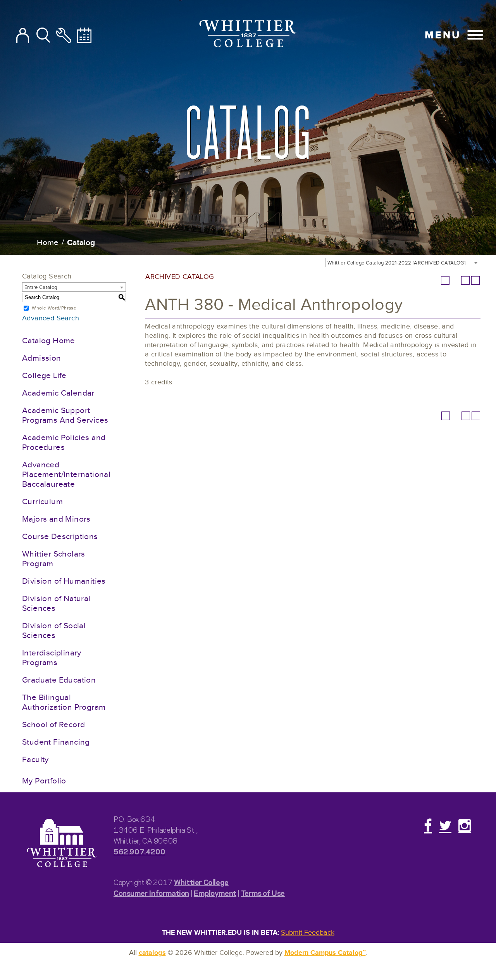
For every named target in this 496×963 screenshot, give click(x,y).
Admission (41, 358)
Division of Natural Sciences (56, 603)
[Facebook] (428, 825)
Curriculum (42, 502)
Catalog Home (48, 341)
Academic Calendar (58, 393)
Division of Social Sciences (54, 630)
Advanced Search (50, 318)
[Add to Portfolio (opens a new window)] (445, 280)
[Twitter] (445, 825)
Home (48, 242)
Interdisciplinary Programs (51, 657)
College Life (44, 375)
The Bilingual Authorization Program (63, 702)
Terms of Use (263, 892)
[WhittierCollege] (248, 35)
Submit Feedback (307, 932)
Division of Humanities (64, 581)
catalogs (152, 953)
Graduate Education (59, 680)
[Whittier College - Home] (61, 843)
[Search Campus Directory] (22, 36)
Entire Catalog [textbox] (40, 287)
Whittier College (201, 882)
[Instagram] (464, 825)
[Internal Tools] (63, 36)
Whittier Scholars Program (53, 559)
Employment (215, 892)
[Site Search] (43, 36)
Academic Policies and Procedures (63, 442)
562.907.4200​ (139, 851)
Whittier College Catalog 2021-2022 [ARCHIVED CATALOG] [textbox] (396, 263)
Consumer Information (151, 892)
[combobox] (402, 262)
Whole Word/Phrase (54, 308)
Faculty (35, 759)
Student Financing (56, 742)
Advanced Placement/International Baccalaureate (66, 474)
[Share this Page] (455, 280)
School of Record (53, 725)
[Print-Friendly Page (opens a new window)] (465, 280)
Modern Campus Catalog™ (325, 953)
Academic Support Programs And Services (65, 415)
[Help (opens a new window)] (475, 280)
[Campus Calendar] (84, 36)
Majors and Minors (56, 519)
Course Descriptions (60, 536)
